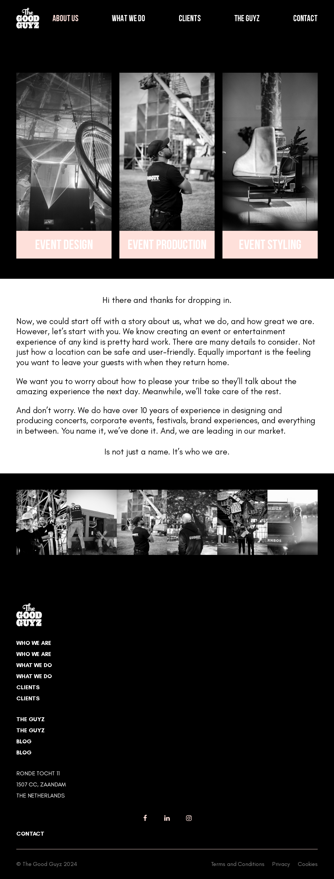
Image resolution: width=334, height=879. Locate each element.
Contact (30, 833)
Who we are (33, 643)
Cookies (308, 864)
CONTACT (305, 19)
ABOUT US (65, 19)
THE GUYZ (247, 19)
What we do (34, 665)
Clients (28, 687)
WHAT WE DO (128, 19)
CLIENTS (189, 19)
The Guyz (30, 719)
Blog (24, 741)
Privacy (281, 864)
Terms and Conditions (238, 864)
